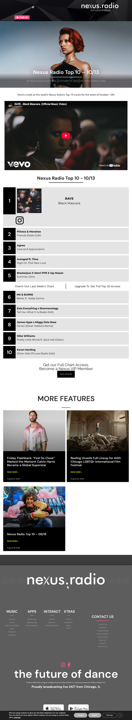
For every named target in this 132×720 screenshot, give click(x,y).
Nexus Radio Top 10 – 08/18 (26, 534)
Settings (109, 715)
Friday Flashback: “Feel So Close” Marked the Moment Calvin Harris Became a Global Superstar (31, 461)
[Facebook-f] (69, 665)
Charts (94, 81)
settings (17, 717)
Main (102, 81)
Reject (94, 715)
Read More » (12, 472)
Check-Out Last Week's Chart (34, 286)
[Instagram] (63, 665)
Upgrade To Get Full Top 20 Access (97, 286)
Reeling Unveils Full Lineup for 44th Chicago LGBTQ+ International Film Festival (96, 461)
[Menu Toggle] (33, 7)
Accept (80, 715)
